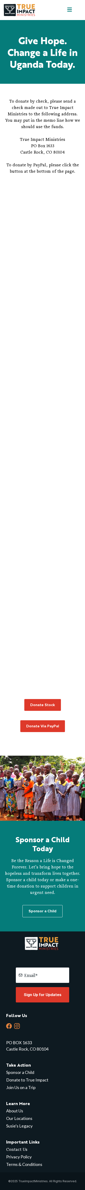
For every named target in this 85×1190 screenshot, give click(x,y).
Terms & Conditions (24, 1164)
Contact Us (16, 1149)
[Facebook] (9, 1026)
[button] (69, 10)
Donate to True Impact (27, 1079)
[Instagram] (17, 1026)
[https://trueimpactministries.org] (20, 9)
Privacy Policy (19, 1156)
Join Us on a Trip (21, 1087)
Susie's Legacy (19, 1125)
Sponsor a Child (20, 1072)
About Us (14, 1110)
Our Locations (19, 1118)
